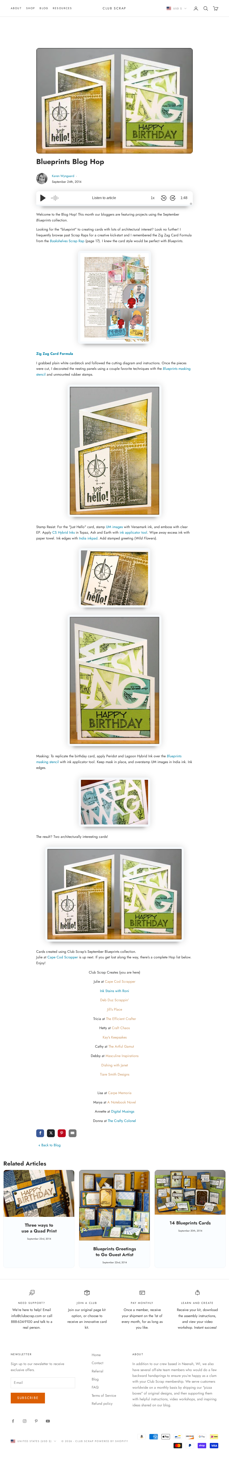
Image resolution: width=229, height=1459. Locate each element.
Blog (44, 8)
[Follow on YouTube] (48, 1421)
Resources (62, 8)
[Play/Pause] (42, 198)
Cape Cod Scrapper (62, 957)
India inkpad (88, 538)
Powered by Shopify (111, 1441)
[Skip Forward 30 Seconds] (172, 198)
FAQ (95, 1387)
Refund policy (102, 1403)
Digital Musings (122, 1111)
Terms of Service (104, 1395)
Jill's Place (114, 1009)
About (16, 8)
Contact (97, 1362)
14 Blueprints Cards (190, 1223)
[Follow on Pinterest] (36, 1421)
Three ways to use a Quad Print (39, 1228)
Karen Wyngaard (63, 176)
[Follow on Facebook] (13, 1421)
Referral (97, 1371)
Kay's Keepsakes (115, 1037)
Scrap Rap (67, 241)
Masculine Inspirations (122, 1055)
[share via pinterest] (62, 1133)
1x (153, 198)
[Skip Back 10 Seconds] (163, 198)
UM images (114, 526)
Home (96, 1354)
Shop (30, 8)
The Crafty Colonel (122, 1120)
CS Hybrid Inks (63, 532)
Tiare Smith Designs (114, 1074)
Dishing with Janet (114, 1065)
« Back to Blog (49, 1145)
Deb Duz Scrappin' (114, 1000)
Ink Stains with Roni (114, 990)
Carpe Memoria (119, 1092)
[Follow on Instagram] (24, 1421)
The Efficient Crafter (121, 1018)
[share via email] (72, 1133)
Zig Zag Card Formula (54, 353)
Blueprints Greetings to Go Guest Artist (114, 1252)
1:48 (183, 198)
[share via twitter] (51, 1133)
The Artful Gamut (121, 1046)
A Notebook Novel (121, 1102)
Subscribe (27, 1397)
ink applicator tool (133, 532)
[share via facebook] (40, 1133)
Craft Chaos (121, 1027)
